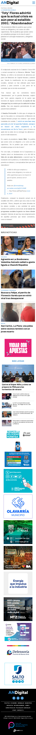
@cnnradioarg (18, 185)
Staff (14, 710)
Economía (14, 703)
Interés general (19, 705)
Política (7, 703)
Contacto (20, 710)
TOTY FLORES (18, 63)
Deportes (10, 705)
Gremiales (21, 703)
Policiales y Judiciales (23, 707)
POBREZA (12, 63)
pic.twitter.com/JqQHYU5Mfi (16, 188)
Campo (27, 705)
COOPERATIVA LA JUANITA (29, 63)
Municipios (28, 703)
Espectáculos (10, 707)
